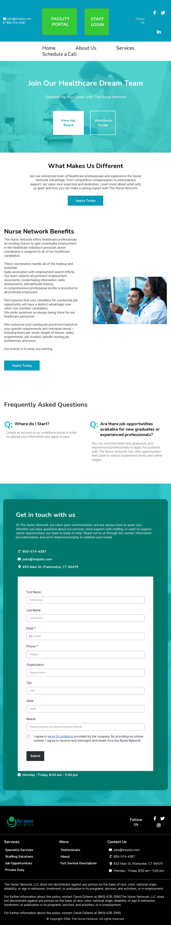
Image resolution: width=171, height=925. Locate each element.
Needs (31, 719)
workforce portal (53, 433)
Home (48, 48)
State (30, 701)
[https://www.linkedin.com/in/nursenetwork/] (159, 28)
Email (31, 628)
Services (125, 48)
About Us (85, 48)
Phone (32, 646)
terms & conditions (60, 736)
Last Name (33, 610)
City (29, 682)
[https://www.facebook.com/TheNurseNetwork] (155, 8)
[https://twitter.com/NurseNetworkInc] (163, 8)
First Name (33, 592)
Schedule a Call (59, 54)
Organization (35, 664)
